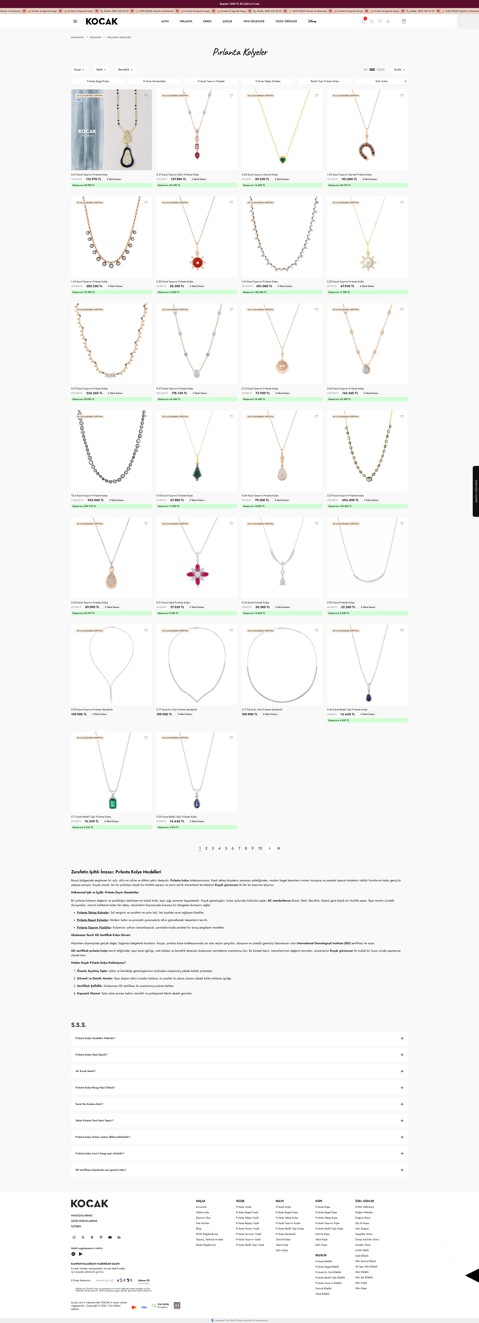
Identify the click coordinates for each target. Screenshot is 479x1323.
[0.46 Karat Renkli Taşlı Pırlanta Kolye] (367, 664)
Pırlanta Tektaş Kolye (287, 1218)
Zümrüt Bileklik (323, 1288)
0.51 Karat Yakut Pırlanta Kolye (173, 602)
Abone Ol (144, 1280)
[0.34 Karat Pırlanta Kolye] (282, 557)
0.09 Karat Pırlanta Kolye (340, 602)
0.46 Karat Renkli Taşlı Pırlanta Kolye (347, 709)
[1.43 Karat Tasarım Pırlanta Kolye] (111, 236)
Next (405, 81)
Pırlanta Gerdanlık (286, 1234)
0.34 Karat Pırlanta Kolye (255, 602)
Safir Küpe (321, 1245)
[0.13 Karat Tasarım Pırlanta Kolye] (282, 343)
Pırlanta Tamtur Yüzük (247, 1228)
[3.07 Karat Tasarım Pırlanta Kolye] (367, 450)
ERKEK (207, 21)
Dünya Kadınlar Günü (367, 1239)
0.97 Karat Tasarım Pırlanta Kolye (174, 388)
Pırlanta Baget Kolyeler (92, 920)
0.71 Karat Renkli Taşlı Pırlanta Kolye (91, 816)
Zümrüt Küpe (322, 1234)
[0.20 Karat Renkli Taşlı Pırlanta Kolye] (196, 772)
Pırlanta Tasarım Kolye (288, 1223)
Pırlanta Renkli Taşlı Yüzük (250, 1245)
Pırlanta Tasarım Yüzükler (94, 927)
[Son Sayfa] (278, 848)
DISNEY (312, 21)
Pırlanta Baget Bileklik (327, 1267)
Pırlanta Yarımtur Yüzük (248, 1234)
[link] (74, 1237)
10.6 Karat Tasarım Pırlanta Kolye (89, 495)
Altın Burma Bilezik (365, 1261)
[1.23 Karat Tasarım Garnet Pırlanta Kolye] (367, 129)
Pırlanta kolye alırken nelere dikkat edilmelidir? (103, 1137)
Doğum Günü (362, 1218)
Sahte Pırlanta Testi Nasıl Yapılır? (94, 1120)
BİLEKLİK (321, 1255)
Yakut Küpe (321, 1239)
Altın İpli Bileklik (364, 1277)
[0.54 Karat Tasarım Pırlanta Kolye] (282, 450)
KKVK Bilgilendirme (207, 1234)
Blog (198, 1228)
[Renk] (101, 69)
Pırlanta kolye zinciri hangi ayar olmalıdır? (100, 1153)
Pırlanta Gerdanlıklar (154, 81)
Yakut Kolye (282, 1245)
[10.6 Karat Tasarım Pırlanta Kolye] (111, 450)
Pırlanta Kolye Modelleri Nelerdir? (95, 1038)
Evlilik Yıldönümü (364, 1207)
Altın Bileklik (362, 1272)
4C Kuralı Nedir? (86, 1071)
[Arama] (371, 21)
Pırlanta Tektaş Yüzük (247, 1218)
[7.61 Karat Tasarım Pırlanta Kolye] (282, 236)
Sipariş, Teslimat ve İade (209, 1239)
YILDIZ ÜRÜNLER (286, 21)
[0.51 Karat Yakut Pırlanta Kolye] (196, 557)
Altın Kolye (361, 1283)
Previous (73, 81)
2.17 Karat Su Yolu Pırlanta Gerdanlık (176, 709)
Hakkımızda (202, 1212)
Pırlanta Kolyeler (119, 37)
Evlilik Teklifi (362, 1250)
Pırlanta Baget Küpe (326, 1212)
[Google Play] (81, 1253)
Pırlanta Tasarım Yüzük (248, 1239)
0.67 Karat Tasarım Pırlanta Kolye (89, 174)
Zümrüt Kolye (283, 1239)
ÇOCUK (227, 21)
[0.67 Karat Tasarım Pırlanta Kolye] (111, 129)
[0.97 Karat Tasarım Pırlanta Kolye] (196, 343)
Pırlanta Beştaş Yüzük (247, 1223)
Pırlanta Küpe (322, 1207)
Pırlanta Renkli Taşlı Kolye (290, 1228)
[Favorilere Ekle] (146, 95)
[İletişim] (75, 21)
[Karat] (79, 69)
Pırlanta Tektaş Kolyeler (268, 81)
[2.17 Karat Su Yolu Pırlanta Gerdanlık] (196, 664)
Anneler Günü (362, 1245)
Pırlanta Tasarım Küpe (327, 1223)
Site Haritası (203, 1223)
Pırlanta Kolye (283, 1207)
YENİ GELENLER (253, 21)
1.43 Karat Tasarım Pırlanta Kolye (89, 281)
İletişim (76, 1226)
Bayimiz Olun (203, 1218)
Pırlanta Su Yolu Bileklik (328, 1272)
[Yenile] (112, 1280)
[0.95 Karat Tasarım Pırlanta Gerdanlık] (111, 664)
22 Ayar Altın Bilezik (366, 1266)
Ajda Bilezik (361, 1256)
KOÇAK (200, 1201)
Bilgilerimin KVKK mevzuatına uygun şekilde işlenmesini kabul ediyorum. (114, 1290)
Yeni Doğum (362, 1228)
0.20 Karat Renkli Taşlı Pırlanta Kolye (176, 816)
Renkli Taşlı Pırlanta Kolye (325, 81)
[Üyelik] (388, 21)
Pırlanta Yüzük (243, 1207)
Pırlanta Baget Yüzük (247, 1212)
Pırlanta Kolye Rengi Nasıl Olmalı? (95, 1087)
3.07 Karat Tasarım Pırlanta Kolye (345, 495)
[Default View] (372, 69)
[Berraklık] (125, 69)
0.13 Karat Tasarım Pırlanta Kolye (260, 388)
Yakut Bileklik (322, 1294)
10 (260, 848)
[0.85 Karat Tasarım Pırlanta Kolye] (367, 343)
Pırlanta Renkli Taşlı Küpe (329, 1228)
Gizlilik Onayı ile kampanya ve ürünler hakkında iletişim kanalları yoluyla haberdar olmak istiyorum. (113, 1289)
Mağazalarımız (81, 1215)
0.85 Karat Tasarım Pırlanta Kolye (345, 388)
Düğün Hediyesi (364, 1212)
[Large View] (365, 69)
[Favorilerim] (380, 21)
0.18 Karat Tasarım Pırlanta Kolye (174, 495)
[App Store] (73, 1253)
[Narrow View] (380, 69)
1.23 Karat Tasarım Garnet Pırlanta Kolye (349, 174)
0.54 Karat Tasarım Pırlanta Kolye (260, 495)
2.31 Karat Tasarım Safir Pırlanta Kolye (177, 174)
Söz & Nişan (362, 1223)
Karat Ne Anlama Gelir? (89, 1104)
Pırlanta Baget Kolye (98, 81)
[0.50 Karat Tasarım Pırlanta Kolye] (111, 557)
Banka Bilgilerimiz (206, 1245)
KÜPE (318, 1201)
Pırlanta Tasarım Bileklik (328, 1283)
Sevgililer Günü (363, 1234)
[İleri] (269, 848)
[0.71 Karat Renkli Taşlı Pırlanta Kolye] (111, 772)
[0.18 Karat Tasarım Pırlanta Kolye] (196, 450)
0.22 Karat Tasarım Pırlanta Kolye (174, 281)
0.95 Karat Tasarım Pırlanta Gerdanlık (92, 709)
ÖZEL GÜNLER (364, 1201)
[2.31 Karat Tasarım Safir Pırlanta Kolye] (196, 129)
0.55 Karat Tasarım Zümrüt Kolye (260, 174)
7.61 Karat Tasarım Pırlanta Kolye (260, 281)
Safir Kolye (382, 81)
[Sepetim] (404, 21)
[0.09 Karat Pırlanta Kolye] (367, 557)
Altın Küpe (361, 1288)
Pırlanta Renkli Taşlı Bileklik (330, 1277)
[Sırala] (399, 69)
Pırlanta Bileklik (323, 1261)
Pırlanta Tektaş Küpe (326, 1218)
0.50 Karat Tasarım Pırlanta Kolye (89, 602)
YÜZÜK (240, 1201)
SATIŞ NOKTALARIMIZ (84, 1221)
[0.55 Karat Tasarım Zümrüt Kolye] (282, 129)
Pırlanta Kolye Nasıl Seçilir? (92, 1054)
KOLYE (280, 1201)
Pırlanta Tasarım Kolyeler (211, 81)
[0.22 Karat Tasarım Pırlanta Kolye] (196, 236)
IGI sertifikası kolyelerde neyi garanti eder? (101, 1170)
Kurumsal (201, 1207)
